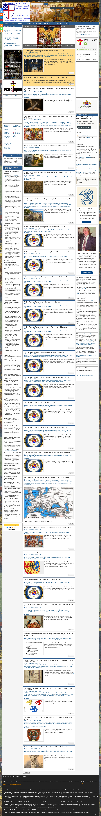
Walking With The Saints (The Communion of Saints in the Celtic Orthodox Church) (48, 528)
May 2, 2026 (37, 636)
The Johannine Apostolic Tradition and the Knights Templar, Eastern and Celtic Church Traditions (49, 89)
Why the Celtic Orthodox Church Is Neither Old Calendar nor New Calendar (45, 146)
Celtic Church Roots (32, 53)
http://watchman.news (80, 369)
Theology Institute (46, 56)
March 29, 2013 (32, 78)
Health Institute (46, 55)
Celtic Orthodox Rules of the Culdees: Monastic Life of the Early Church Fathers (47, 747)
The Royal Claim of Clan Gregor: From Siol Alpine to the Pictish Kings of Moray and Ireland (48, 718)
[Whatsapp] (1, 28)
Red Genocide (50, 125)
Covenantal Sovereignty (31, 55)
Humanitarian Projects (32, 123)
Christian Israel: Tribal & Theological (55, 53)
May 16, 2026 (38, 529)
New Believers (21, 23)
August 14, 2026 (38, 91)
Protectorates (55, 94)
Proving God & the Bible (42, 125)
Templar (38, 23)
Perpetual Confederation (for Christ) (38, 483)
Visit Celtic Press (86, 222)
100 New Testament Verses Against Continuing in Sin (39, 402)
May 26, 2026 (38, 479)
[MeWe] (1, 22)
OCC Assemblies (46, 23)
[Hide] (0, 33)
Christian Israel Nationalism (42, 53)
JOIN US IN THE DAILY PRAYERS (84, 172)
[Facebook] (1, 9)
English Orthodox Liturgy (85, 157)
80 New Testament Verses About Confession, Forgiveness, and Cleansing (45, 327)
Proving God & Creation (45, 611)
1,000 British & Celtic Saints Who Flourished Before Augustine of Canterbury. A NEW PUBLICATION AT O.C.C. (7, 146)
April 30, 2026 (38, 691)
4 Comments (27, 58)
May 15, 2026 (38, 554)
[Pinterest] (1, 20)
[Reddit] (1, 14)
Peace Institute (27, 125)
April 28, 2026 (38, 748)
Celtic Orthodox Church (89, 300)
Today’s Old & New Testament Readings (86, 170)
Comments (27, 97)
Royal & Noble (30, 56)
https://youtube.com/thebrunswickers (89, 333)
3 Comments (56, 78)
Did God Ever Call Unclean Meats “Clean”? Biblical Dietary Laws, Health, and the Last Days (48, 605)
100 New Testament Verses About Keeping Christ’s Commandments (44, 352)
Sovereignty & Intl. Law (37, 56)
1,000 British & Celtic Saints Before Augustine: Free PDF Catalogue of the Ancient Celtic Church (48, 117)
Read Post (71, 73)
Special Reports (57, 125)
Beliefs (26, 53)
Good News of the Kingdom (65, 148)
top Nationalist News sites (85, 372)
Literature (6, 23)
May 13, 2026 (38, 581)
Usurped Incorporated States (40, 726)
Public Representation (63, 94)
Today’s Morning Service (84, 135)
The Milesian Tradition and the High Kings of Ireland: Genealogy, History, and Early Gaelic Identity (48, 689)
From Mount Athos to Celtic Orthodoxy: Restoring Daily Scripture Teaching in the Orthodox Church (47, 199)
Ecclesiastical (40, 55)
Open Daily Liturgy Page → (84, 127)
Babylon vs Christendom (30, 121)
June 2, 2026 (37, 228)
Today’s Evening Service (84, 141)
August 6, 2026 (38, 119)
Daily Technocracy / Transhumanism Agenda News (86, 376)
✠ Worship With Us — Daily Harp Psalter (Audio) (62, 8)
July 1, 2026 (37, 175)
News (13, 23)
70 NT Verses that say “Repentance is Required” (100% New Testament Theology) (48, 452)
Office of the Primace (29, 52)
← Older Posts (27, 772)
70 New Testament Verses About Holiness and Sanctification (42, 302)
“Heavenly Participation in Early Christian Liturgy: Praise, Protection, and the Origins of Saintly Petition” (48, 634)
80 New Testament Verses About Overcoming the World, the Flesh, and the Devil (47, 252)
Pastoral (70, 123)
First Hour (88, 137)
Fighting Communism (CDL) (45, 122)
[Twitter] (1, 11)
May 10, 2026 (38, 607)
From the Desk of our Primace (58, 122)
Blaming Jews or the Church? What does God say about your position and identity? (48, 477)
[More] (1, 31)
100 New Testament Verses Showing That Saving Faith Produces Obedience (46, 427)
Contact (65, 23)
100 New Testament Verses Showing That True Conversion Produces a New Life (47, 277)
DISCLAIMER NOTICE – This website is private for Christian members (46, 77)
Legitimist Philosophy (54, 55)
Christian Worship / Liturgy (67, 121)
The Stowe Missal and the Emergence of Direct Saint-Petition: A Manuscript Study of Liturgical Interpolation (49, 661)
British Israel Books (58, 23)
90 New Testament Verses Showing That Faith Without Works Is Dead (44, 227)
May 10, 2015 (38, 52)
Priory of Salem (49, 94)
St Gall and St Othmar (88, 340)
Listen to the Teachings (86, 272)
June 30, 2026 (38, 202)
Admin (26, 78)
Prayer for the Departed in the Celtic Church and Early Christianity (43, 579)
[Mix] (1, 25)
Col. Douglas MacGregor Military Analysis (84, 375)
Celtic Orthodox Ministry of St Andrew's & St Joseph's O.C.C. (19, 1)
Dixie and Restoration (50, 555)
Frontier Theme (95, 814)
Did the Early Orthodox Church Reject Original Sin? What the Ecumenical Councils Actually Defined (47, 173)
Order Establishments (41, 94)
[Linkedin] (1, 17)
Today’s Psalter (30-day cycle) (84, 167)
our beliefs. (7, 787)
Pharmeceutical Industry (29, 611)
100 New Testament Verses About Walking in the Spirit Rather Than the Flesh (46, 377)
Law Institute (67, 93)
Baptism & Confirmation (29, 229)
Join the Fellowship (87, 110)
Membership (30, 23)
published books (84, 288)
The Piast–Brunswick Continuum (33, 553)
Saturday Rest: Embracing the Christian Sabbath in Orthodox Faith (45, 51)
